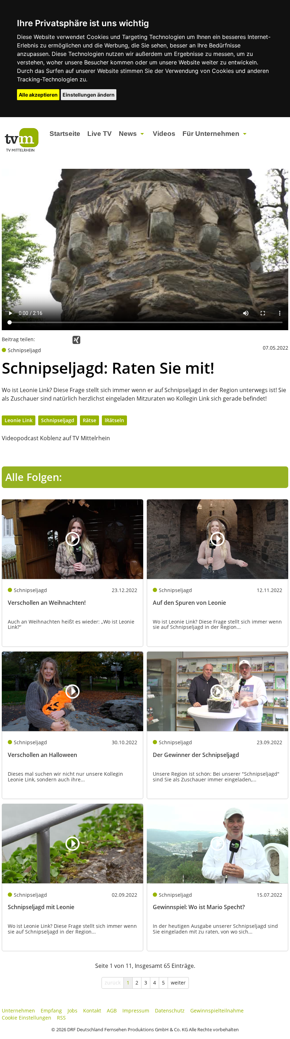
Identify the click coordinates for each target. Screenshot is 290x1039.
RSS (61, 1017)
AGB (112, 1010)
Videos (164, 133)
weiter (178, 982)
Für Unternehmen (210, 133)
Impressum (135, 1010)
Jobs (72, 1010)
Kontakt (92, 1010)
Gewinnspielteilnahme (217, 1010)
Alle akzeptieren (38, 95)
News (128, 133)
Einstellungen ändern (89, 95)
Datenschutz (170, 1010)
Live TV (99, 133)
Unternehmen (18, 1010)
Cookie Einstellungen (26, 1017)
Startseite (65, 133)
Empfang (51, 1010)
